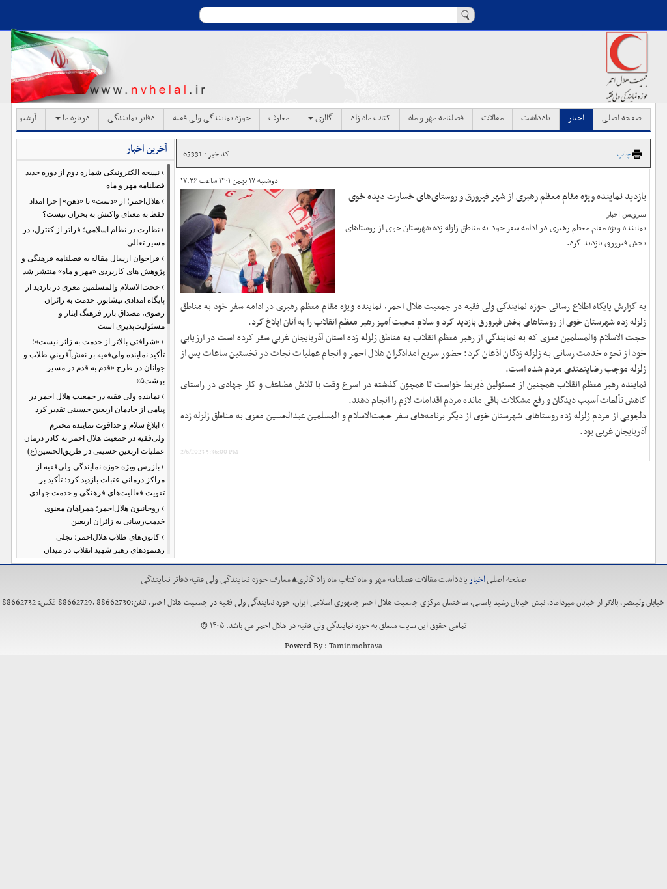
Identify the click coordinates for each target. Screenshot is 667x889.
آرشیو (27, 118)
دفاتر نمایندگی (131, 118)
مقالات (492, 118)
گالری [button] (323, 118)
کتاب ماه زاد (370, 118)
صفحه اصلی (622, 118)
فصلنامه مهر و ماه (436, 118)
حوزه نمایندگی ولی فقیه (212, 118)
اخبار (576, 118)
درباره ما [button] (75, 118)
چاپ (624, 154)
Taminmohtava (355, 646)
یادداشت (535, 118)
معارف (278, 118)
